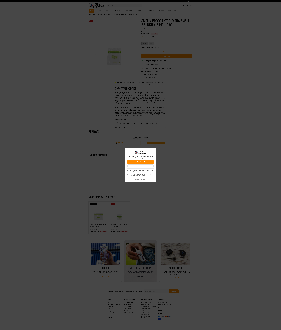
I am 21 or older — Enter (140, 162)
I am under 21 (140, 165)
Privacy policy (143, 179)
